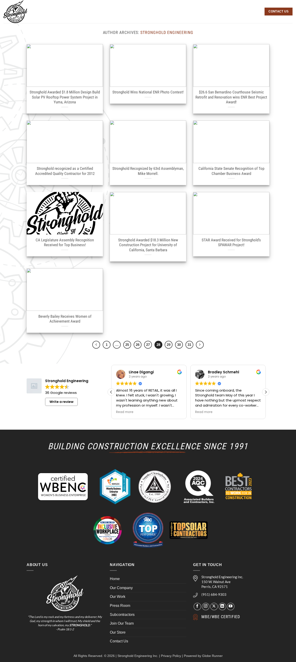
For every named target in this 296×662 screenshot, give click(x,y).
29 (168, 345)
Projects (174, 11)
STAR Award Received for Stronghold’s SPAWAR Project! (231, 242)
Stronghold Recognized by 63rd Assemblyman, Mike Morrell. (148, 171)
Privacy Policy (171, 656)
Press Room (120, 605)
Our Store (118, 632)
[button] (265, 392)
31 (189, 345)
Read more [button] (124, 412)
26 (137, 345)
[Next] (200, 345)
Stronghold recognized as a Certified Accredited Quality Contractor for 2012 (65, 171)
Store (255, 11)
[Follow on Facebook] (197, 606)
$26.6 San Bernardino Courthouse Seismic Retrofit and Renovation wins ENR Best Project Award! (231, 97)
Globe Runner (212, 656)
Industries (198, 11)
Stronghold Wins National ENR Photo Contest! (148, 92)
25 (127, 345)
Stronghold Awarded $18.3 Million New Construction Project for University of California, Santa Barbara (148, 245)
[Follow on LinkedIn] (222, 606)
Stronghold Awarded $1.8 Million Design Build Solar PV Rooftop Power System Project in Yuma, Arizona (65, 97)
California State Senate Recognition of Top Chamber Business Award (231, 171)
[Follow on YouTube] (230, 606)
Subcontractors (122, 614)
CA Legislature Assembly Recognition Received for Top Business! (65, 242)
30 (179, 345)
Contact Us (119, 641)
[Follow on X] (214, 606)
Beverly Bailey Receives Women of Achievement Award (64, 319)
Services (147, 11)
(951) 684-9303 (213, 594)
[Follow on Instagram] (206, 606)
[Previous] (96, 345)
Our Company (121, 588)
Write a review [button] (61, 401)
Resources (229, 11)
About (123, 11)
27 (148, 345)
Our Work (117, 597)
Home (115, 579)
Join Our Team (122, 623)
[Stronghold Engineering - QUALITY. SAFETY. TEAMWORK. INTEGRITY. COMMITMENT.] (23, 11)
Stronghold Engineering (166, 32)
